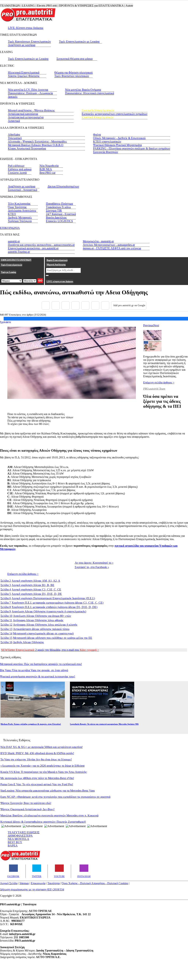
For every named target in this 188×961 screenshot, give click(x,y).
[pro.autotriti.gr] (20, 859)
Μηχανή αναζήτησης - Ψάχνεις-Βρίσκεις (31, 110)
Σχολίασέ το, (92, 567)
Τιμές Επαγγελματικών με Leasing (79, 41)
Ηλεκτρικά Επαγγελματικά (23, 72)
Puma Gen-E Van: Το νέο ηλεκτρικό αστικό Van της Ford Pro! (36, 784)
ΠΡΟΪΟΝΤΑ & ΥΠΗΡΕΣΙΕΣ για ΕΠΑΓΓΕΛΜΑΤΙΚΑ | (82, 5)
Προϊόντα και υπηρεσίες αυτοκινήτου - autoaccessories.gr (41, 244)
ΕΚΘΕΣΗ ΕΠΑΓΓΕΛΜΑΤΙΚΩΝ (16, 260)
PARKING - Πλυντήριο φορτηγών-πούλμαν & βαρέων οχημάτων (131, 148)
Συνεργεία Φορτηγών (105, 151)
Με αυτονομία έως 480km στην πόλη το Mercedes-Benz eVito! (37, 778)
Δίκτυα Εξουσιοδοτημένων (63, 186)
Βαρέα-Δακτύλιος (56, 217)
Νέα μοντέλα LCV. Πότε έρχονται (28, 89)
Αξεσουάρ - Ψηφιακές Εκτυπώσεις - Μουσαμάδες (37, 141)
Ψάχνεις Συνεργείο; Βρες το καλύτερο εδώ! (25, 803)
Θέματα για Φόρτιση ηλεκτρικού (73, 72)
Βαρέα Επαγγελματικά (57, 260)
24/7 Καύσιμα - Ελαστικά (61, 214)
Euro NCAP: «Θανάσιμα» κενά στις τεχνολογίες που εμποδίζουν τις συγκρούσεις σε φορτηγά (55, 796)
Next (156, 325)
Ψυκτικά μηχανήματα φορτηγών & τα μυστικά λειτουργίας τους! (37, 676)
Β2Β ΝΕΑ (45, 169)
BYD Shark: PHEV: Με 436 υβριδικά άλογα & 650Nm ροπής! (37, 753)
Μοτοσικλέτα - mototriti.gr (98, 241)
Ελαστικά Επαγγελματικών (97, 117)
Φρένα (97, 134)
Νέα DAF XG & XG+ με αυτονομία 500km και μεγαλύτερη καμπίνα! (41, 747)
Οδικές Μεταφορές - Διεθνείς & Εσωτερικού (119, 138)
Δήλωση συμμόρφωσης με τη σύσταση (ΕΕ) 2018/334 (32, 889)
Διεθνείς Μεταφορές (20, 217)
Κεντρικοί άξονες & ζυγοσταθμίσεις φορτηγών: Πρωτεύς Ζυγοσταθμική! (43, 821)
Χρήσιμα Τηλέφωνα (20, 221)
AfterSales (14, 134)
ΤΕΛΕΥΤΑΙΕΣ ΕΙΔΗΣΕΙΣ (23, 832)
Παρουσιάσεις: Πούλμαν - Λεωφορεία (30, 93)
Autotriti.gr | (123, 5)
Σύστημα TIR (54, 210)
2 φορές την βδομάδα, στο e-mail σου (50, 649)
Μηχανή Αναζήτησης (56, 264)
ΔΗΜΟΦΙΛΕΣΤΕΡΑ (20, 835)
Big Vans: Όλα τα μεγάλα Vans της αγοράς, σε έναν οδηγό (34, 670)
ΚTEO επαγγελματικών (107, 141)
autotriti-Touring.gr (19, 251)
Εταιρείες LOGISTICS (59, 221)
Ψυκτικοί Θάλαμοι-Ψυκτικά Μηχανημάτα (117, 145)
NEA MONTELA (18, 838)
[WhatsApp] (85, 305)
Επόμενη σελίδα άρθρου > (158, 382)
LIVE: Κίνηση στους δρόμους (25, 27)
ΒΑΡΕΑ (13, 845)
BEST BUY (15, 842)
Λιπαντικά (14, 120)
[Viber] (75, 305)
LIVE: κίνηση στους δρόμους (60, 281)
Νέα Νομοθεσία (49, 165)
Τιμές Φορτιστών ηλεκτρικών (71, 75)
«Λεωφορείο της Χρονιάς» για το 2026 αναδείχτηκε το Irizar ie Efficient (42, 765)
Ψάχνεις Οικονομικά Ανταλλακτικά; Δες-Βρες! (27, 809)
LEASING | (19, 5)
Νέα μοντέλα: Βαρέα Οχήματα (83, 89)
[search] (47, 275)
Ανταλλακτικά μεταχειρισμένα (26, 117)
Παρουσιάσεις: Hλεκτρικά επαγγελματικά (89, 93)
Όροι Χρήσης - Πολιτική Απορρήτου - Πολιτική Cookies (95, 883)
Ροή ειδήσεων (16, 165)
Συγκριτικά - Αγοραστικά (22, 189)
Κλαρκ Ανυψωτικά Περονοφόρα (27, 148)
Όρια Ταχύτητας (17, 207)
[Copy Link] (105, 305)
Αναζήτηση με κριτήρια (21, 45)
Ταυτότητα (53, 883)
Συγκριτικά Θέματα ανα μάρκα (75, 58)
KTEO (12, 214)
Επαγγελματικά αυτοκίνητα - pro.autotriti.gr (33, 248)
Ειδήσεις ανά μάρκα (19, 169)
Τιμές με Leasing (8, 272)
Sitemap (24, 883)
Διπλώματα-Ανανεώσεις (22, 210)
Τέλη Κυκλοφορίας (19, 203)
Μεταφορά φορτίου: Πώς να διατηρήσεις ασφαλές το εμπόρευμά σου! (41, 664)
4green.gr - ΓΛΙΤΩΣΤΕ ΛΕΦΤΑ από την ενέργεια (112, 248)
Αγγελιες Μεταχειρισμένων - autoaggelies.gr (109, 244)
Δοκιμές (12, 96)
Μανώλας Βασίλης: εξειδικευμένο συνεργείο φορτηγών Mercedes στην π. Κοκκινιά (49, 815)
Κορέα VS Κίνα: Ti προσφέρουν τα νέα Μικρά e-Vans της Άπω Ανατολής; (43, 771)
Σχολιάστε (5, 322)
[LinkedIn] (95, 305)
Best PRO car (47, 172)
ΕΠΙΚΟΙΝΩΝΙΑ (10, 227)
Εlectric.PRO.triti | (38, 5)
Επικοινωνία (38, 883)
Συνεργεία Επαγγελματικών (98, 110)
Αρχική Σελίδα (8, 883)
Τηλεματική (15, 138)
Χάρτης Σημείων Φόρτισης (23, 75)
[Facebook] (46, 305)
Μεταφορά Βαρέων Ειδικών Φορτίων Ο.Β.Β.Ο (35, 145)
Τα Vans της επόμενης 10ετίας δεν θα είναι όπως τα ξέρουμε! (36, 759)
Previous (148, 325)
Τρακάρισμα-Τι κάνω (58, 207)
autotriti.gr (14, 241)
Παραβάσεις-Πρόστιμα (59, 203)
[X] (56, 305)
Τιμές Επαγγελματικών (11, 265)
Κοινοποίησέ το (94, 562)
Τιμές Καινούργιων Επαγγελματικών (29, 41)
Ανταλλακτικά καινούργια (23, 113)
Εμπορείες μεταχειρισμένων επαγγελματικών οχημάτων (114, 113)
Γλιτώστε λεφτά (17, 172)
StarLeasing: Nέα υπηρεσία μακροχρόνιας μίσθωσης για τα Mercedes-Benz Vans (47, 790)
